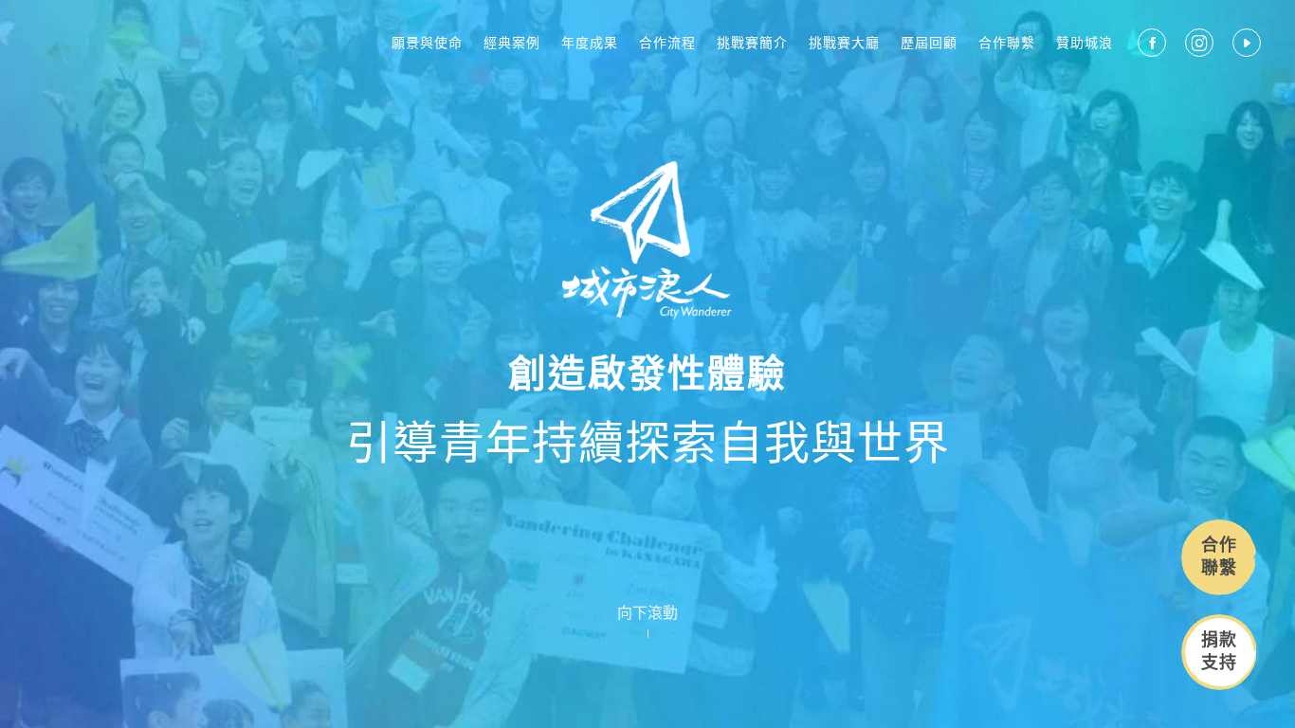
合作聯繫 (1006, 42)
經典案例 (511, 42)
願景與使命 (427, 42)
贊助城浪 (1084, 42)
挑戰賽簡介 (752, 42)
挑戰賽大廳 (844, 42)
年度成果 (589, 42)
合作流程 (667, 42)
